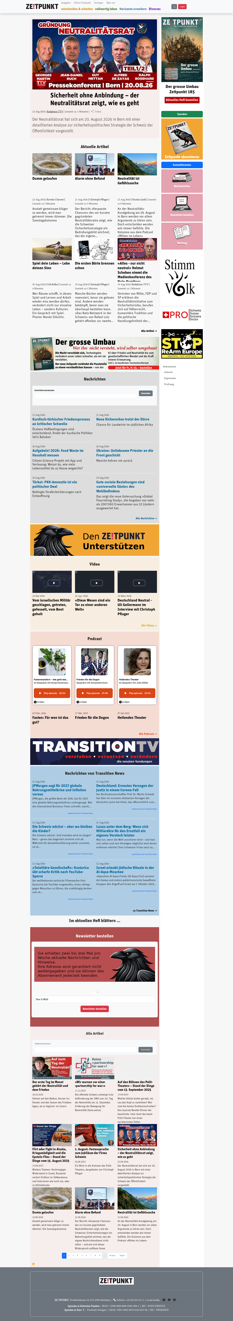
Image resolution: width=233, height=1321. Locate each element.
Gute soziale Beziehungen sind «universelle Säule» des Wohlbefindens (120, 479)
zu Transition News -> (145, 904)
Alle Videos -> (149, 618)
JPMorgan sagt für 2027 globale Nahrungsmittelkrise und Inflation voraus (59, 783)
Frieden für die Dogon (92, 711)
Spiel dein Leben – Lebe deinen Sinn (51, 266)
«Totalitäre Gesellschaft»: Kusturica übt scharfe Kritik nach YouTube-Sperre (60, 865)
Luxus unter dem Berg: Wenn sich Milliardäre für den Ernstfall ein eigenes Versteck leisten (122, 824)
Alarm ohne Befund (90, 179)
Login (182, 7)
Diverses (155, 9)
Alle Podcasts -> (148, 727)
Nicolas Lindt (139, 199)
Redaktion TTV (55, 112)
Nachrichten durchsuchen (44, 384)
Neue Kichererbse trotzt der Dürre (122, 412)
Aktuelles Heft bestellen (182, 100)
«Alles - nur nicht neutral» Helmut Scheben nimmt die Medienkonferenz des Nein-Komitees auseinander (135, 272)
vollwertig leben (106, 9)
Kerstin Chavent (55, 199)
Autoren (168, 372)
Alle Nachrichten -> (146, 511)
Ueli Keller (52, 284)
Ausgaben (66, 3)
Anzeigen (98, 3)
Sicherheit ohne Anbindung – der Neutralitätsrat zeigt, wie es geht (136, 1146)
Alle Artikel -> (149, 331)
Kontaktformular (182, 165)
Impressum (170, 378)
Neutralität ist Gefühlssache (128, 181)
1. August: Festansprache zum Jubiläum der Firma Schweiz (92, 1146)
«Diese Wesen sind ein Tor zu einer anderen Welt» (92, 598)
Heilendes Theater (132, 711)
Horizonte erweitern (133, 9)
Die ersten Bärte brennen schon (94, 266)
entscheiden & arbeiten (77, 9)
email (93, 986)
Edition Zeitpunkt (82, 3)
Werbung (169, 384)
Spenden (182, 114)
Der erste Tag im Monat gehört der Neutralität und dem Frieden (50, 1079)
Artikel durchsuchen (43, 1037)
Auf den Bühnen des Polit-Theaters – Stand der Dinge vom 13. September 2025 (136, 1079)
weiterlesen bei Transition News (80, 807)
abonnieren (33, 1257)
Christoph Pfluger (98, 199)
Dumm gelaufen (44, 179)
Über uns (110, 3)
